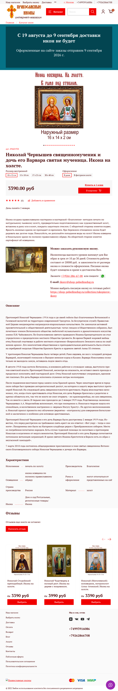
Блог (8, 636)
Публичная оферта (14, 656)
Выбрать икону (31, 2)
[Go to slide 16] (74, 145)
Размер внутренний (16, 171)
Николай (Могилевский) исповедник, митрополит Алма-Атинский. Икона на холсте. (95, 585)
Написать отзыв (16, 528)
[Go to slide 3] (47, 145)
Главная (10, 22)
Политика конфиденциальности (21, 666)
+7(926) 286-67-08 (72, 276)
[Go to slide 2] (45, 145)
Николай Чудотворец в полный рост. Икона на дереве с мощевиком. (56, 583)
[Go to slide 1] (43, 145)
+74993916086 (84, 2)
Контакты (10, 651)
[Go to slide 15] (72, 145)
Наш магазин (13, 2)
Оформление (69, 171)
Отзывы (9, 646)
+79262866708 (104, 2)
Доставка (47, 2)
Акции (9, 641)
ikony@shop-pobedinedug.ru (76, 282)
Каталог (58, 11)
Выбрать (22, 601)
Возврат (9, 632)
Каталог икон (26, 22)
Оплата (9, 627)
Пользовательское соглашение (20, 661)
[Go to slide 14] (70, 145)
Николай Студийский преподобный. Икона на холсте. (20, 583)
